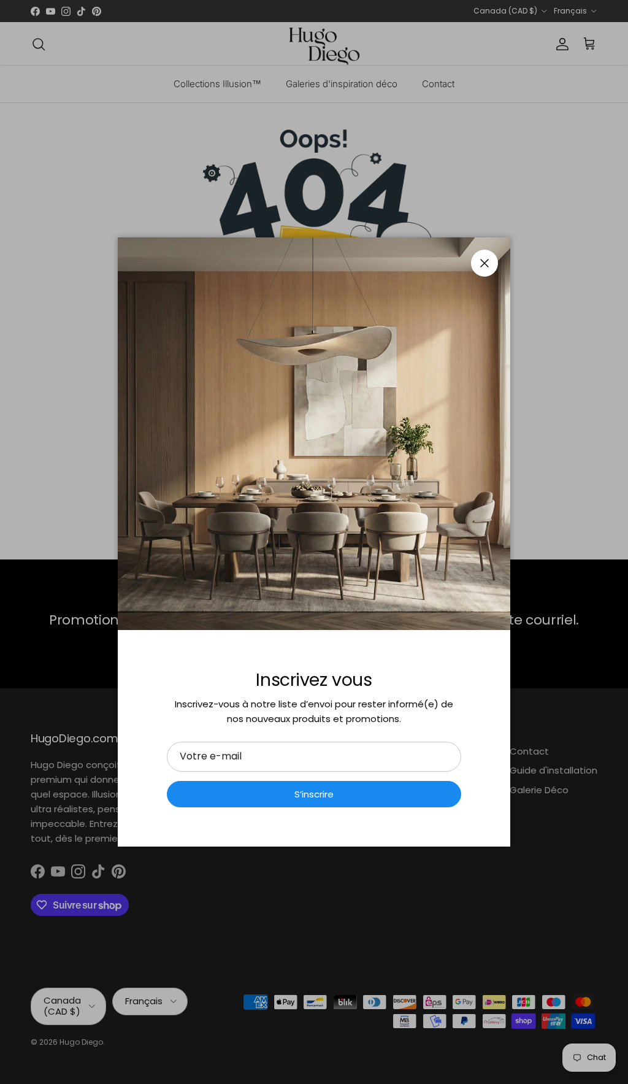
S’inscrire (314, 794)
